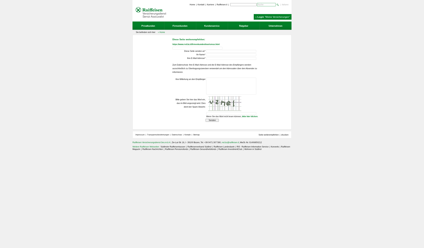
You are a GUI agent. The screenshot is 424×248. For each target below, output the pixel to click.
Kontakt (201, 4)
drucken (285, 135)
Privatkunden (148, 26)
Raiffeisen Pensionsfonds (176, 149)
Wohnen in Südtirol (253, 149)
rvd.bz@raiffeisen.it (230, 142)
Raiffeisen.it (222, 4)
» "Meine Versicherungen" (272, 17)
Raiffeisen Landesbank (224, 147)
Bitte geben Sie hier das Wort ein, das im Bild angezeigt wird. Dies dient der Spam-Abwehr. (191, 103)
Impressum (140, 135)
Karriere (210, 4)
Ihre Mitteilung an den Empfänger (191, 79)
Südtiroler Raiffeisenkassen (172, 147)
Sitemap (196, 135)
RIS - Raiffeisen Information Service (253, 147)
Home (192, 4)
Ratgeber (243, 26)
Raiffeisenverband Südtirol (199, 147)
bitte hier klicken (250, 116)
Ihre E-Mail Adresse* (196, 58)
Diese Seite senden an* (195, 51)
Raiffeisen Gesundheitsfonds (203, 149)
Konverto (275, 147)
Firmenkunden (180, 26)
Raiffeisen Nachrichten (152, 149)
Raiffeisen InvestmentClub (230, 149)
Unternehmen (275, 26)
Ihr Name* (201, 54)
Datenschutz (177, 135)
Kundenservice (211, 26)
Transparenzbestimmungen (158, 135)
